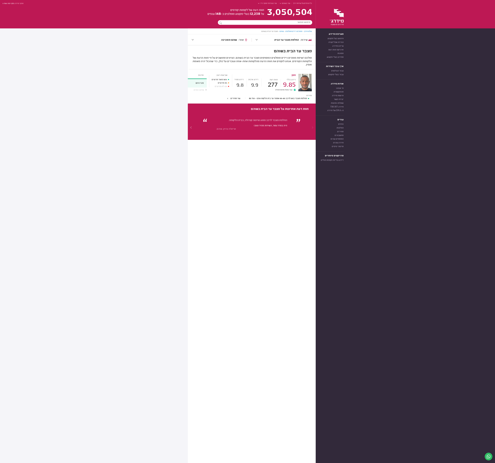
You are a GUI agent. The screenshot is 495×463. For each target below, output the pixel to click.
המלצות (340, 128)
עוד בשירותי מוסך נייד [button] (268, 3)
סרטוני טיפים (338, 146)
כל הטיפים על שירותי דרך (302, 3)
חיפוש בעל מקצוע (336, 38)
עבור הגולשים (337, 71)
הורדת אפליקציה (336, 42)
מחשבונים (339, 135)
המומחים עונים (337, 139)
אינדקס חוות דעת (336, 50)
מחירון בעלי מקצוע (335, 57)
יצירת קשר (339, 99)
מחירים (340, 132)
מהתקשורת (339, 92)
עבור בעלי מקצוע (336, 74)
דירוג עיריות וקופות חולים (332, 160)
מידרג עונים (338, 143)
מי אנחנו (340, 88)
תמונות (340, 53)
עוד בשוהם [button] (286, 3)
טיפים (341, 124)
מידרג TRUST (337, 107)
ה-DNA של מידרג (335, 110)
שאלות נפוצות (337, 103)
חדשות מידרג (338, 96)
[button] (191, 127)
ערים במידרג (338, 46)
